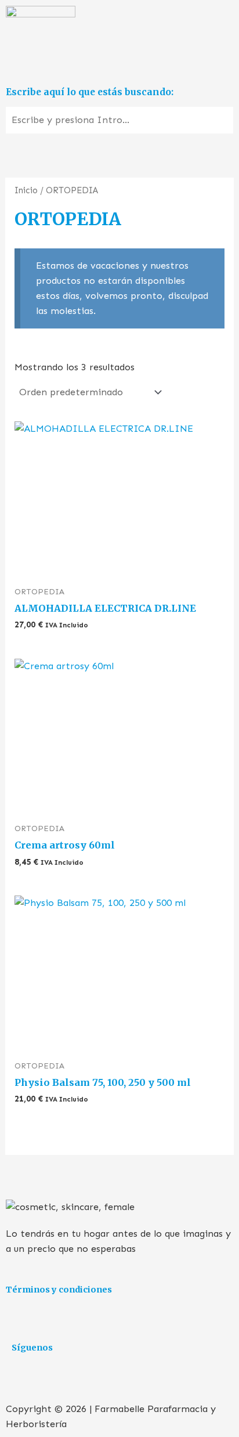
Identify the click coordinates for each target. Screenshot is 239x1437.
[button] (119, 64)
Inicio (26, 190)
